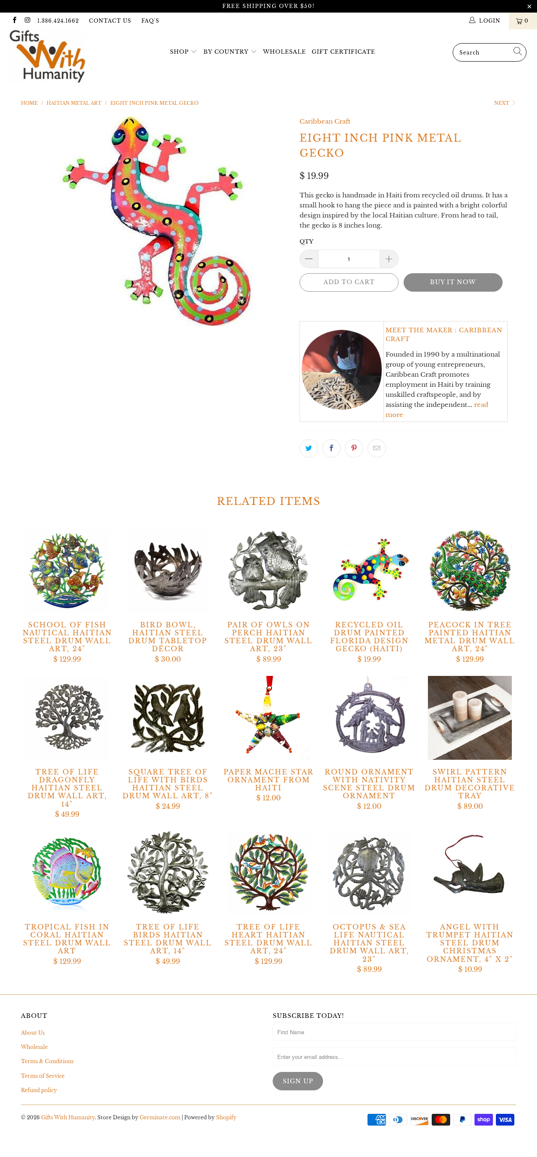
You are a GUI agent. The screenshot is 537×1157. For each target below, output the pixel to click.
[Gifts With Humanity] (47, 57)
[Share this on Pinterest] (354, 448)
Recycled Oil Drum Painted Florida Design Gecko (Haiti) (369, 571)
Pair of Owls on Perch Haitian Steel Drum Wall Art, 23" (268, 571)
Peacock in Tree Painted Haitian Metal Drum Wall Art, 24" (470, 571)
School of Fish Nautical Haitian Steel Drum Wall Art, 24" (67, 571)
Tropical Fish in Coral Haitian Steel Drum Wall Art (67, 873)
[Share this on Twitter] (309, 448)
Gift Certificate (343, 51)
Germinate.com (160, 1117)
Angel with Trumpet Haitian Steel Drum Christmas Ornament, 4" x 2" (470, 873)
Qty (306, 241)
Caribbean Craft (325, 121)
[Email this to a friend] (377, 448)
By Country (225, 51)
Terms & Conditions (47, 1061)
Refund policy (39, 1090)
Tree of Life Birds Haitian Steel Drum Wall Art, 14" (168, 873)
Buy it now (453, 282)
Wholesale (284, 51)
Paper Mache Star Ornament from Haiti (268, 718)
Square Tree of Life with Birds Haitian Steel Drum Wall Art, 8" (168, 718)
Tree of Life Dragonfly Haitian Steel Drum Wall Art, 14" (67, 718)
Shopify (226, 1117)
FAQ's (150, 21)
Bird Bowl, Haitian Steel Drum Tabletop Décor (168, 571)
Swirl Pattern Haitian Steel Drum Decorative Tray (470, 718)
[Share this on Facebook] (331, 448)
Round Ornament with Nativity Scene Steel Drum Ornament (369, 718)
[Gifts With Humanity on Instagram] (27, 21)
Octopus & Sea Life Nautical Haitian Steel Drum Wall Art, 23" (369, 873)
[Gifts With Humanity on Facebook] (14, 21)
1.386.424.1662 (58, 21)
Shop (179, 51)
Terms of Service (43, 1076)
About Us (32, 1033)
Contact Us (110, 21)
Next (502, 103)
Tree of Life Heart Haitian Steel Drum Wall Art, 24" (268, 873)
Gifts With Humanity (68, 1117)
